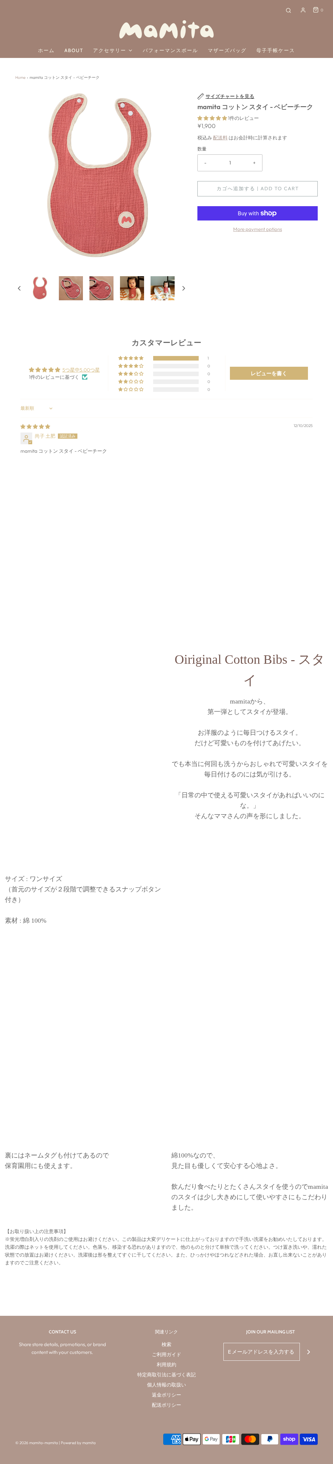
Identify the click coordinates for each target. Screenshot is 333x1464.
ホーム (46, 50)
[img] (35, 426)
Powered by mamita (78, 1442)
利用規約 (166, 1364)
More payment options (257, 229)
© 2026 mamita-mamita (36, 1442)
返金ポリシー (166, 1395)
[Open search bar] (288, 10)
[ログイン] (303, 10)
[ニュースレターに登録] (309, 1352)
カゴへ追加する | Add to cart (258, 188)
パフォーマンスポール (170, 50)
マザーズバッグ (227, 50)
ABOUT (73, 50)
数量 (201, 149)
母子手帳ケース (275, 50)
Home (20, 77)
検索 (166, 1344)
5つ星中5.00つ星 (81, 370)
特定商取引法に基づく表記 (166, 1375)
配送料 (220, 138)
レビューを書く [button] (269, 373)
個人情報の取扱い (166, 1385)
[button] (19, 288)
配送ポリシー (166, 1405)
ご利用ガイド (166, 1354)
